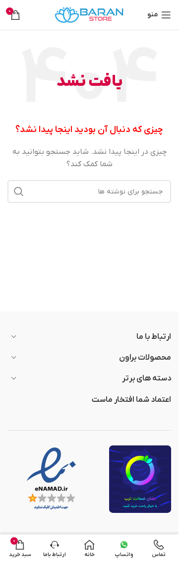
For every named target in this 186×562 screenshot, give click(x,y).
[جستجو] (18, 191)
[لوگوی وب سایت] (89, 14)
